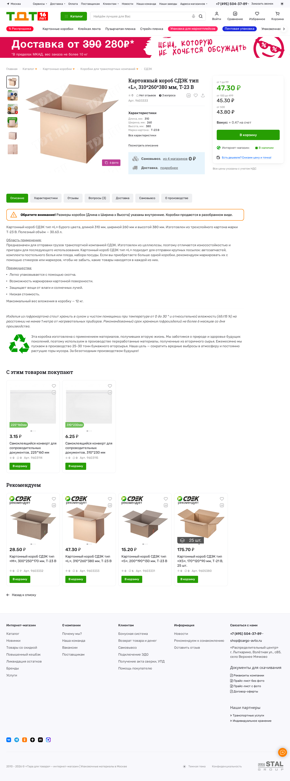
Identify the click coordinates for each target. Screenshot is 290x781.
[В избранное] (196, 95)
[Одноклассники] (24, 739)
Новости (181, 634)
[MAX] (48, 739)
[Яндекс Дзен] (32, 739)
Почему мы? (72, 634)
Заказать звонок (262, 3)
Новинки (13, 641)
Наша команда (73, 641)
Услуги (11, 675)
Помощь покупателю (135, 668)
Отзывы (73, 198)
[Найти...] (201, 16)
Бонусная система (133, 634)
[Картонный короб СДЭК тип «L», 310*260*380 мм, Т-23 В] (72, 124)
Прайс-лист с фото (247, 686)
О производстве (176, 198)
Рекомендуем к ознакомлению (199, 641)
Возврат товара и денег (137, 641)
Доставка (122, 198)
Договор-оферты (245, 691)
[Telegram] (16, 739)
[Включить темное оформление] (282, 3)
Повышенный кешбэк (23, 654)
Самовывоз (147, 198)
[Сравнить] (189, 95)
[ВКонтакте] (8, 739)
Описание (17, 198)
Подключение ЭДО (133, 654)
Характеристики (46, 198)
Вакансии (69, 647)
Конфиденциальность (227, 766)
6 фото (114, 162)
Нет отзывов (147, 95)
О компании (71, 625)
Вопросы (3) (97, 198)
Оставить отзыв (187, 647)
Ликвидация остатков (24, 661)
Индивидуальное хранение (251, 721)
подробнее (169, 168)
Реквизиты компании (248, 675)
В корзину (248, 135)
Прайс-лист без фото (248, 681)
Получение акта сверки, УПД (141, 661)
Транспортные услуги (248, 715)
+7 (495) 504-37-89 (231, 4)
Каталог (12, 634)
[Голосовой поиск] (194, 16)
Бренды (12, 668)
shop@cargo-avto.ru (246, 641)
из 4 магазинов (175, 159)
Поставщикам (73, 654)
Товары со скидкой (21, 647)
